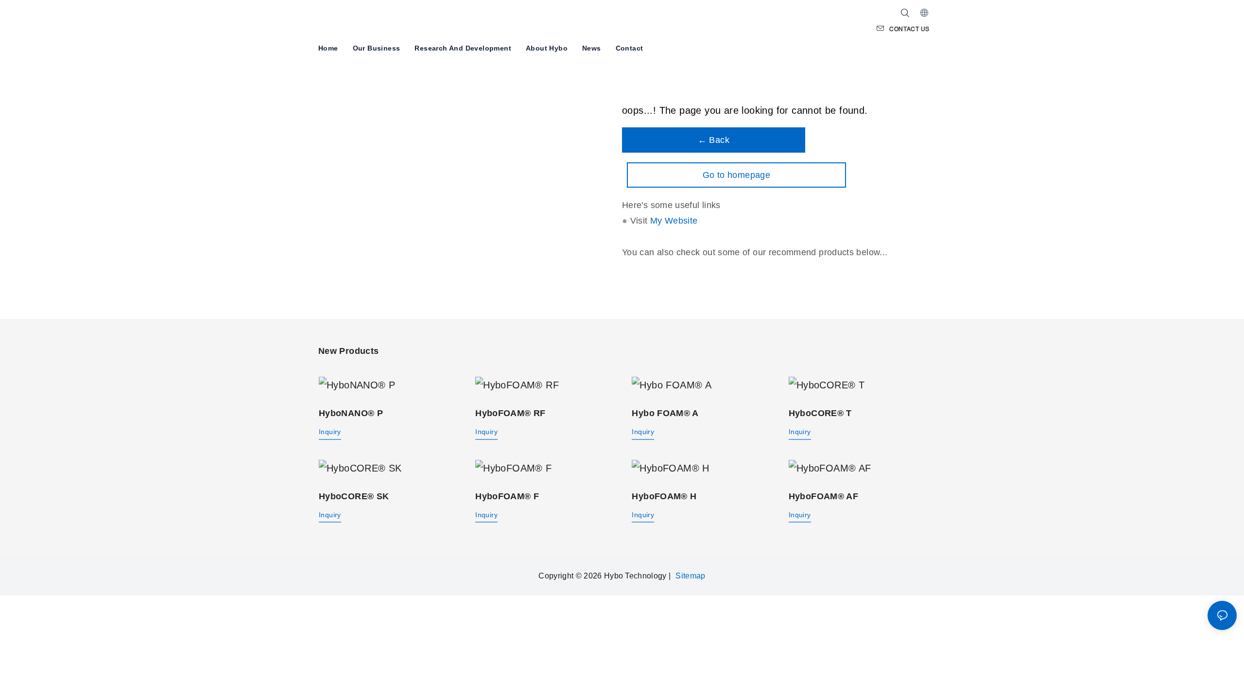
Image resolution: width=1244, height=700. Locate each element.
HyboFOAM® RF (510, 413)
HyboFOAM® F (507, 496)
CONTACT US (909, 29)
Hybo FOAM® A (665, 413)
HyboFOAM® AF (823, 496)
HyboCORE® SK (354, 496)
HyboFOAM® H (664, 496)
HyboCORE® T (820, 413)
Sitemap (690, 576)
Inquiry (330, 432)
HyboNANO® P (351, 413)
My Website (674, 221)
